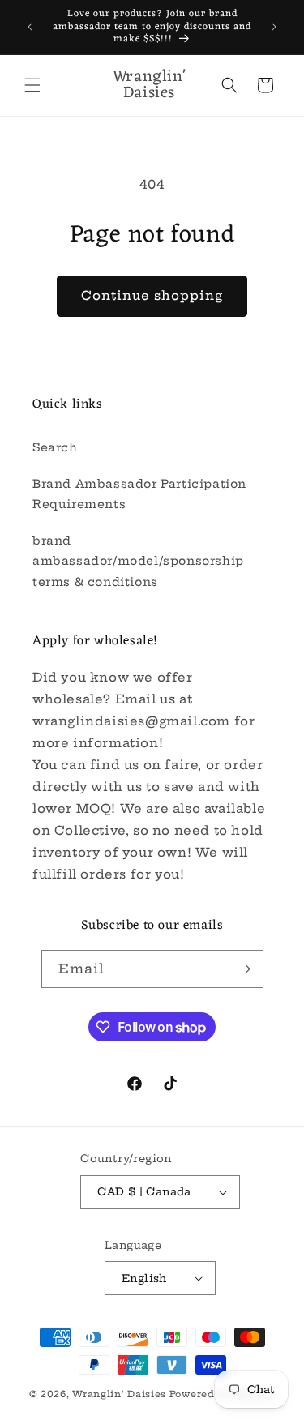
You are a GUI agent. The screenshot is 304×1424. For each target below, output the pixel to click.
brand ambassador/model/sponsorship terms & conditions (138, 560)
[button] (32, 85)
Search (55, 447)
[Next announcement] (274, 27)
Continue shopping (152, 295)
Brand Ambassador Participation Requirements (139, 494)
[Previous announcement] (30, 27)
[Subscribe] (245, 969)
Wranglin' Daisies (120, 1394)
